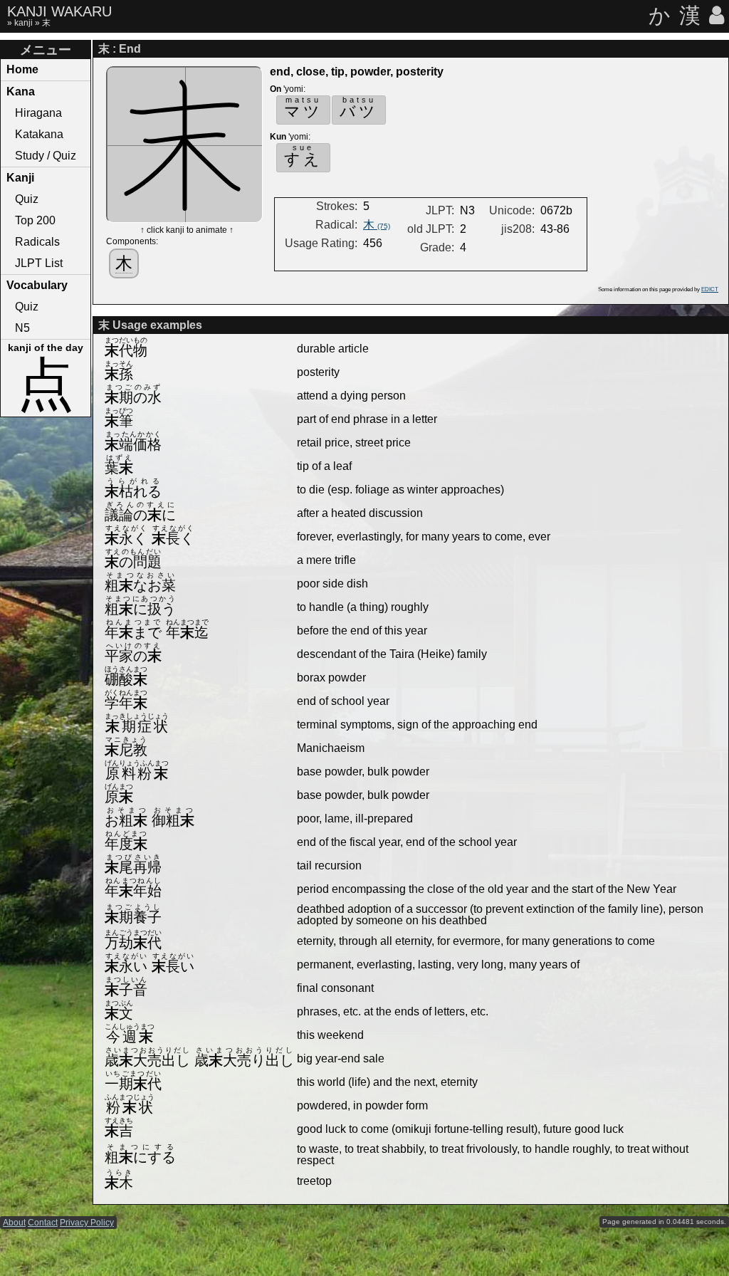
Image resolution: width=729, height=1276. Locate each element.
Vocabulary (37, 285)
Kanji (20, 178)
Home (22, 69)
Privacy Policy (87, 1223)
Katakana (39, 134)
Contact (43, 1223)
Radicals (37, 242)
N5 (22, 328)
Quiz (26, 199)
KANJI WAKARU (59, 11)
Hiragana (38, 113)
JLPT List (39, 263)
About (14, 1223)
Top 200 (35, 220)
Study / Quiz (45, 156)
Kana (20, 91)
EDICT (709, 289)
